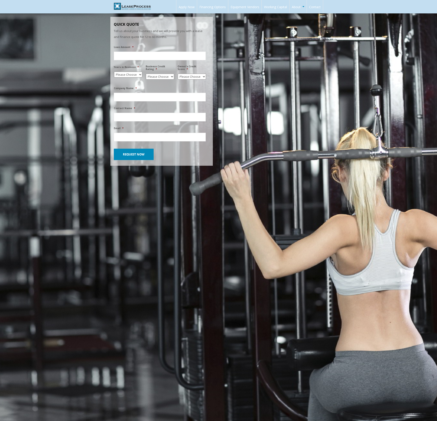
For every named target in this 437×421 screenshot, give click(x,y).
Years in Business (126, 67)
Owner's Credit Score (187, 67)
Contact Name (124, 108)
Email (119, 128)
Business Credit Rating (155, 67)
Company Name (125, 88)
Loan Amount (124, 47)
